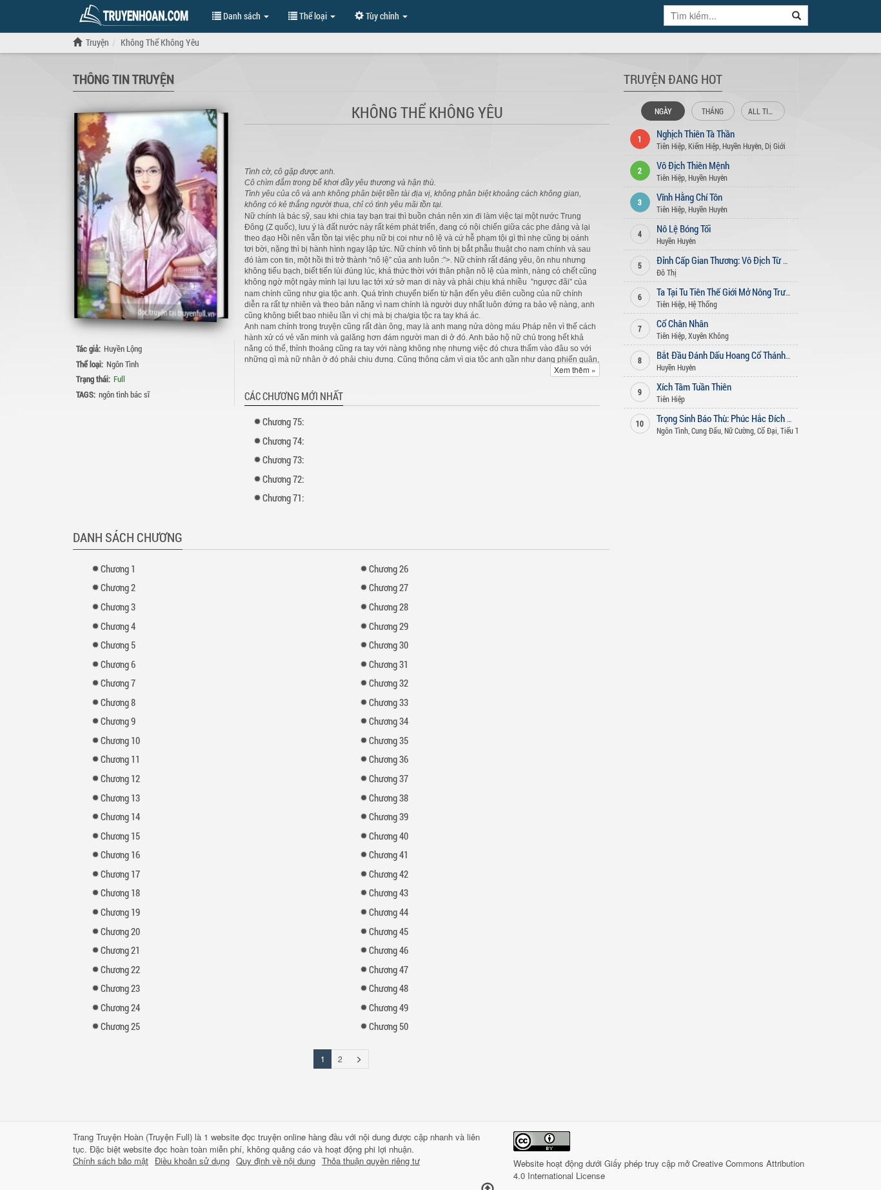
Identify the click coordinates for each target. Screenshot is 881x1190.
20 (120, 931)
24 (120, 1007)
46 (388, 949)
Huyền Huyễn (742, 146)
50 (388, 1026)
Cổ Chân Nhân (682, 323)
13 (120, 797)
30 (388, 644)
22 (120, 969)
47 (388, 969)
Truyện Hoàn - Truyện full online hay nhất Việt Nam (136, 15)
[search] (797, 15)
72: (283, 478)
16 (120, 854)
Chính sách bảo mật (110, 1161)
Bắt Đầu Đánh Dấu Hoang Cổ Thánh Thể (729, 354)
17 (120, 873)
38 (388, 797)
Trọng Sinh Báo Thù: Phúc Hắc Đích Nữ (727, 418)
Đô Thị (667, 272)
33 (388, 702)
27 (388, 587)
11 (120, 758)
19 (120, 911)
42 (388, 873)
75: (283, 421)
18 (120, 892)
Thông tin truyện (123, 78)
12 (120, 778)
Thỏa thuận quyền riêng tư (371, 1161)
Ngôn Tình (122, 364)
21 (120, 949)
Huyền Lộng (123, 348)
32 (388, 682)
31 (388, 664)
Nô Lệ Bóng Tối (684, 228)
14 (120, 816)
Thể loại (313, 16)
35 (388, 740)
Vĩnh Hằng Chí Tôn (689, 196)
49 (388, 1007)
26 (388, 568)
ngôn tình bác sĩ (124, 394)
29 (388, 626)
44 (388, 911)
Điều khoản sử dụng (192, 1161)
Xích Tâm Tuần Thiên (694, 386)
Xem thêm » (575, 369)
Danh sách (241, 16)
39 (388, 816)
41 (388, 854)
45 (388, 931)
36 (388, 758)
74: (283, 440)
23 (120, 988)
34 (388, 720)
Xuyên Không (708, 335)
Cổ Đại (767, 430)
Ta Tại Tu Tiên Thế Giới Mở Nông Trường (728, 291)
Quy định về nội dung (275, 1161)
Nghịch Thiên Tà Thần (696, 133)
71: (283, 497)
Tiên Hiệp (671, 146)
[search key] (725, 15)
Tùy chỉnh (382, 16)
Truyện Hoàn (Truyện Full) (144, 1137)
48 (388, 988)
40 (388, 835)
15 (120, 835)
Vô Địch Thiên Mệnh (693, 165)
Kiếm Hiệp (703, 146)
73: (283, 459)
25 (120, 1026)
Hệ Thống (702, 304)
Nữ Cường (739, 430)
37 (388, 778)
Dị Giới (775, 146)
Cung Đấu (706, 430)
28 (388, 606)
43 (388, 892)
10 (120, 740)
